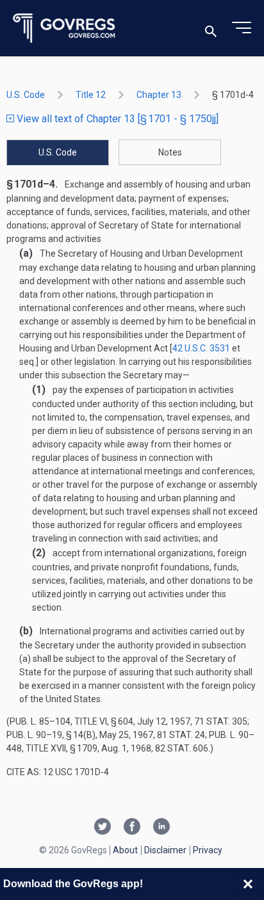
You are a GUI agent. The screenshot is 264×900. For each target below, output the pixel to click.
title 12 (91, 95)
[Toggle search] (211, 28)
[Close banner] (248, 884)
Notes (170, 152)
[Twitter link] (102, 827)
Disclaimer (165, 850)
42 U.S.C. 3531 (201, 348)
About (125, 850)
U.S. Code (25, 95)
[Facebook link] (132, 827)
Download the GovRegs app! (73, 883)
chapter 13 (158, 95)
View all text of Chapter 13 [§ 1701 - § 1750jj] (116, 119)
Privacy (207, 850)
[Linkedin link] (161, 827)
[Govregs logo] (64, 28)
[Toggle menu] (241, 28)
